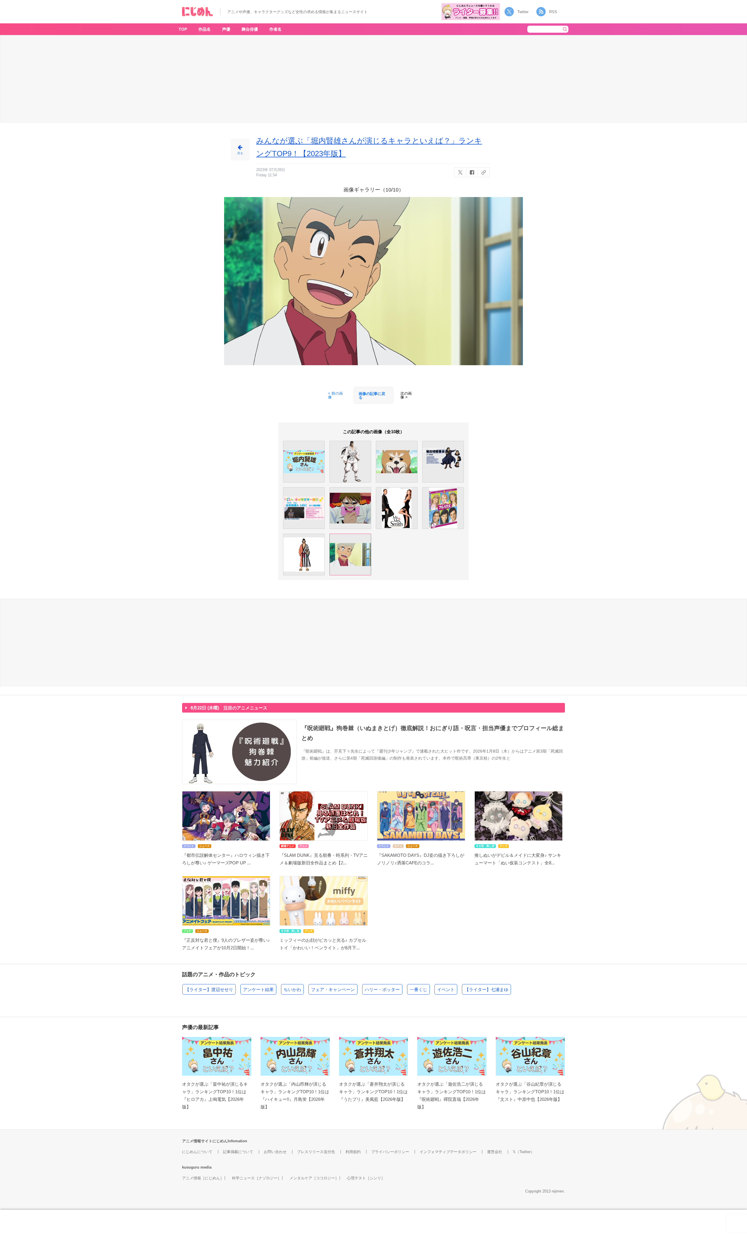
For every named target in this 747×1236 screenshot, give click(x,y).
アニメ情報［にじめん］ (203, 1178)
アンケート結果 (258, 989)
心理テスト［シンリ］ (366, 1178)
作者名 (275, 29)
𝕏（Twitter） (523, 1152)
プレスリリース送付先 (316, 1152)
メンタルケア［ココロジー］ (314, 1178)
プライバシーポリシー (390, 1152)
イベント (446, 989)
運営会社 (494, 1152)
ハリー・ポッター (382, 989)
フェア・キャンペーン (333, 989)
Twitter (522, 12)
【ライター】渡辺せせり (209, 989)
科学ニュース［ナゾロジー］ (256, 1178)
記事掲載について (238, 1152)
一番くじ (418, 989)
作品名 (204, 29)
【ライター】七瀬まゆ (486, 989)
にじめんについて (197, 1152)
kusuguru (190, 1167)
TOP (183, 29)
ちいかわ (292, 989)
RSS (553, 12)
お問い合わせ (275, 1152)
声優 (226, 29)
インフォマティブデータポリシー (448, 1152)
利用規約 (353, 1152)
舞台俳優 (250, 29)
